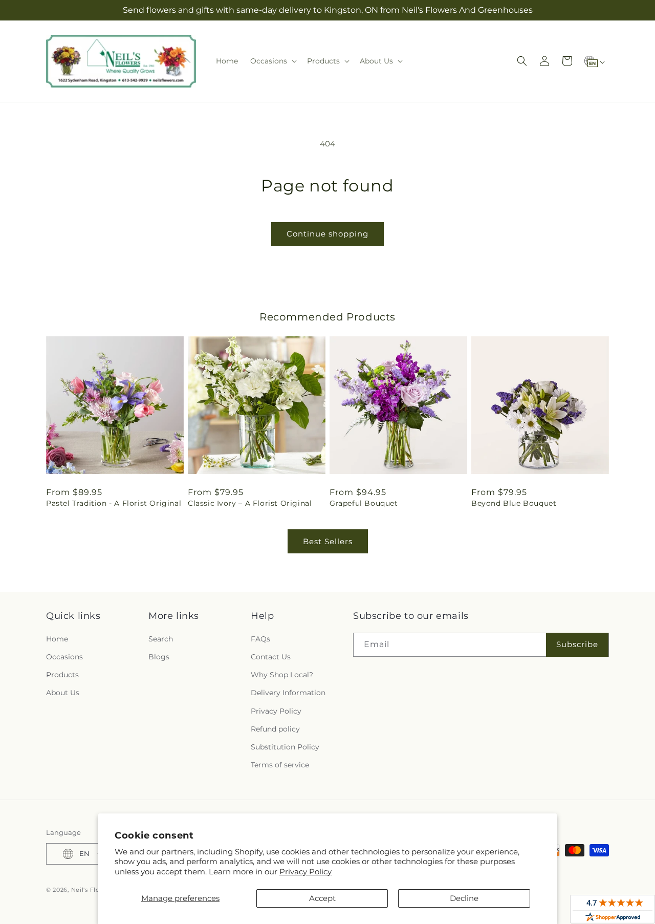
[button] (272, 61)
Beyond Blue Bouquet (513, 503)
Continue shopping (327, 234)
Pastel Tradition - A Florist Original (113, 503)
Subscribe (577, 644)
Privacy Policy (305, 871)
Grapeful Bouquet (364, 503)
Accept (322, 898)
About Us (62, 692)
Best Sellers (328, 541)
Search (160, 638)
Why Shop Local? (282, 674)
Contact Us (271, 656)
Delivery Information (288, 692)
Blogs (158, 656)
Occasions (64, 656)
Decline (464, 898)
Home (57, 638)
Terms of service (280, 764)
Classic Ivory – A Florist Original (250, 503)
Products (62, 674)
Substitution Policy (285, 746)
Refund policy (275, 729)
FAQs (260, 638)
